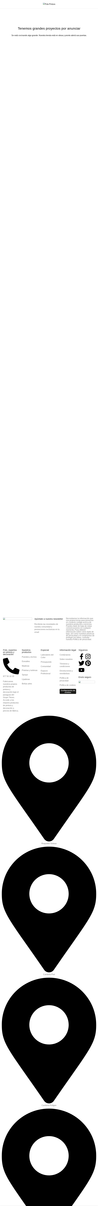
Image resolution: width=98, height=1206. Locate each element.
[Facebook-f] (81, 657)
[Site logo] (49, 4)
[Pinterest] (88, 663)
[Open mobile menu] (3, 4)
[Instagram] (88, 657)
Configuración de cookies (68, 691)
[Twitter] (81, 663)
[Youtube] (81, 670)
